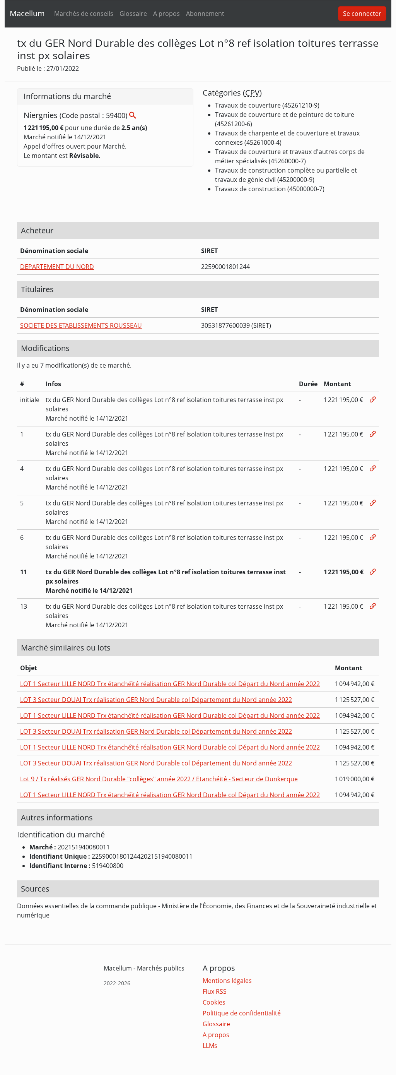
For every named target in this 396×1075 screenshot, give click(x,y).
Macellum (27, 13)
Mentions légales (227, 980)
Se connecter (362, 13)
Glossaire (133, 13)
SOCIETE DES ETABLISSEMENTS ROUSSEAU (81, 325)
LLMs (210, 1045)
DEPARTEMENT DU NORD (57, 266)
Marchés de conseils (83, 13)
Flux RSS (215, 991)
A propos (166, 13)
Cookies (214, 1002)
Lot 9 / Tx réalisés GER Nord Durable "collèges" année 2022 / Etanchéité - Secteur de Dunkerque (159, 779)
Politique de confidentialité (242, 1013)
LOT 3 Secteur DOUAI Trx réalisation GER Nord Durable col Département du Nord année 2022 (156, 699)
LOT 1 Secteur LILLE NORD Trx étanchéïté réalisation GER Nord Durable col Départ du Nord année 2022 (170, 684)
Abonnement (205, 13)
